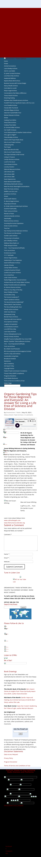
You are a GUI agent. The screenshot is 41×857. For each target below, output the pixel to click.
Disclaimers (7, 361)
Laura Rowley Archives (10, 68)
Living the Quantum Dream (12, 270)
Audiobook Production (20, 21)
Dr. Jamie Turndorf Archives (12, 73)
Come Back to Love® (10, 88)
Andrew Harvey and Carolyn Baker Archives (17, 282)
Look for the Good (9, 162)
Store (20, 54)
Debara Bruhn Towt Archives (12, 304)
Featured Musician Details (20, 47)
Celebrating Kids (9, 145)
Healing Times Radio (10, 125)
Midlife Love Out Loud (10, 191)
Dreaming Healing (9, 98)
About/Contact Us (20, 9)
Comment (8, 534)
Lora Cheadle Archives (10, 105)
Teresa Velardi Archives (11, 95)
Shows (6, 63)
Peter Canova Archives (10, 211)
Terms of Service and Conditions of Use (17, 766)
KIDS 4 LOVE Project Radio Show (13, 140)
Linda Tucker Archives (10, 277)
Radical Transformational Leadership (15, 285)
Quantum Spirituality (10, 208)
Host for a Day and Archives (12, 354)
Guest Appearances (10, 179)
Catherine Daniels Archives (12, 216)
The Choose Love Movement (12, 233)
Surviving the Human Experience (13, 223)
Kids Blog (20, 35)
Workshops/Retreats (20, 51)
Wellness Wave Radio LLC (11, 243)
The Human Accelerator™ (11, 297)
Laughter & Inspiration (10, 324)
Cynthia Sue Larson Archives (12, 272)
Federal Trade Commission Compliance (15, 371)
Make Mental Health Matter (12, 181)
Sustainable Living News (11, 356)
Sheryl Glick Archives (10, 122)
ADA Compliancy (9, 363)
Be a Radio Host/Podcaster (12, 349)
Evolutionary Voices (10, 253)
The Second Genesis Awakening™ (14, 302)
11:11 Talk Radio (9, 255)
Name (6, 554)
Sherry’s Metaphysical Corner (12, 334)
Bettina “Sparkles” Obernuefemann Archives (17, 341)
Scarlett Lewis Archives (10, 236)
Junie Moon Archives (10, 194)
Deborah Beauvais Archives (12, 169)
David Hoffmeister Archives (12, 263)
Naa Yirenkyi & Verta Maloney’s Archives (16, 231)
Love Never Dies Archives (11, 76)
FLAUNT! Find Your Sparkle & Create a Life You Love (19, 103)
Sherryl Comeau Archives (11, 336)
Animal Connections (10, 66)
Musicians (20, 42)
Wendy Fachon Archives (11, 309)
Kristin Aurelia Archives (11, 226)
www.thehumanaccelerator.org (14, 523)
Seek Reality (7, 218)
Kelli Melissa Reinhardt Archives (13, 184)
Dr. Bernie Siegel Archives (11, 201)
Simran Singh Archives (10, 258)
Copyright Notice (9, 368)
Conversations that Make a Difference (15, 93)
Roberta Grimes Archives (11, 221)
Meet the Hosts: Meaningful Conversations (16, 186)
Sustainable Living (9, 295)
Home (6, 61)
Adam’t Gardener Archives (11, 299)
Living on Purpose (9, 157)
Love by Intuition (9, 167)
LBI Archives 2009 (9, 174)
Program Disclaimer (10, 762)
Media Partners (20, 40)
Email (6, 558)
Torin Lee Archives (9, 250)
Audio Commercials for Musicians (20, 49)
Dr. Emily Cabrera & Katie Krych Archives (16, 206)
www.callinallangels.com (12, 520)
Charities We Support (20, 37)
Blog (20, 33)
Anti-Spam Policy (9, 366)
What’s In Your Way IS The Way (13, 290)
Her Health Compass (10, 130)
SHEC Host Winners (10, 312)
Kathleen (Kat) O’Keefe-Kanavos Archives (16, 100)
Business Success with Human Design (15, 83)
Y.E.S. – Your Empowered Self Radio (14, 248)
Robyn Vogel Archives (10, 90)
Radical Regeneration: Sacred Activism (15, 280)
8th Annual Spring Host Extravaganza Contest (17, 351)
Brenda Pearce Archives (11, 317)
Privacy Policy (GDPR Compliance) (14, 373)
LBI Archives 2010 (9, 172)
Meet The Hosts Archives (11, 189)
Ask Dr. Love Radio (9, 71)
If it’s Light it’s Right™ (10, 135)
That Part (7, 228)
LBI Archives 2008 (9, 177)
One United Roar (9, 275)
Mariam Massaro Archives (11, 115)
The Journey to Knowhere (11, 238)
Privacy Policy (8, 758)
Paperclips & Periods (10, 204)
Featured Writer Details (20, 28)
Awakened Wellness (10, 78)
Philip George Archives (10, 245)
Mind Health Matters (10, 199)
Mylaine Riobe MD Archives (12, 81)
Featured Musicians (20, 44)
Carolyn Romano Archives (11, 159)
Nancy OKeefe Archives (11, 86)
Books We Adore (20, 18)
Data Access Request (11, 754)
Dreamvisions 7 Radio (13, 412)
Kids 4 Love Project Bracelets (12, 152)
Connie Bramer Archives (11, 327)
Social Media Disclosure (11, 378)
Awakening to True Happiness (13, 260)
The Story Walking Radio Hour (13, 307)
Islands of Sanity (9, 265)
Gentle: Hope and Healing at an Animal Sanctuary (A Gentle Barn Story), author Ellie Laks (19, 700)
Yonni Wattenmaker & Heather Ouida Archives (17, 132)
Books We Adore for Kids (20, 30)
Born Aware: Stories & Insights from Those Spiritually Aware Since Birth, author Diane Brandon (19, 691)
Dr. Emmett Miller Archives (12, 127)
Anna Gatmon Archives (11, 322)
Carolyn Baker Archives (11, 267)
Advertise (20, 11)
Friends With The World (11, 108)
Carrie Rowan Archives (10, 164)
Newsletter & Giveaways (20, 16)
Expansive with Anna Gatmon (12, 319)
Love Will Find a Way (10, 329)
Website (6, 562)
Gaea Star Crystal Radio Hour (12, 113)
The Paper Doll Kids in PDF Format (14, 154)
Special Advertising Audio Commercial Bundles (20, 14)
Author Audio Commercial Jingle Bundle (20, 23)
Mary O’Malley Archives (11, 292)
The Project (7, 147)
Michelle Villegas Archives (11, 110)
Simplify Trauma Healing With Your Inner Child (17, 339)
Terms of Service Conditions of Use (14, 381)
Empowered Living (9, 314)
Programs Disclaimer (10, 376)
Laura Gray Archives (10, 331)
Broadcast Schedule (10, 358)
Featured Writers (20, 25)
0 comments (29, 415)
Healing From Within (10, 120)
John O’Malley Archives (10, 240)
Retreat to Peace (9, 213)
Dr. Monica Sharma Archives (12, 287)
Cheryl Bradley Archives (11, 137)
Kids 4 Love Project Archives (12, 142)
